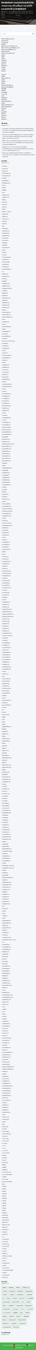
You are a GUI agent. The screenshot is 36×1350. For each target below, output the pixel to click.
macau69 (4, 578)
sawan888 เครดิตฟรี (7, 851)
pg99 (2, 56)
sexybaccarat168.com (7, 877)
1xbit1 (3, 192)
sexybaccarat (5, 51)
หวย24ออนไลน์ (5, 1239)
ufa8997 (4, 1009)
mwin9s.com (5, 650)
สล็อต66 (3, 71)
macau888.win (6, 583)
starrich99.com (6, 944)
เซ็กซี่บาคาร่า (5, 1253)
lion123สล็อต (5, 530)
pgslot (3, 55)
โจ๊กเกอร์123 (5, 1277)
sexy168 (4, 870)
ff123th (4, 389)
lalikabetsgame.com (7, 525)
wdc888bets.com (6, 1083)
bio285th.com (5, 322)
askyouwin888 (6, 262)
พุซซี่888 (4, 1167)
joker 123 (3, 74)
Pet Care (4, 707)
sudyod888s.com (6, 947)
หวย (3, 1236)
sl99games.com (6, 904)
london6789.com (6, 549)
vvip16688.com (6, 1081)
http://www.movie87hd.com (9, 46)
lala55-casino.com (7, 523)
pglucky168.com (6, 738)
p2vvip (4, 698)
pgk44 (3, 736)
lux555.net (4, 566)
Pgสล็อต (4, 769)
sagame (4, 841)
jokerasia (4, 115)
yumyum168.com (6, 1100)
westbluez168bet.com (7, 1086)
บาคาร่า (4, 1145)
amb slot (4, 255)
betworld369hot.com (7, 317)
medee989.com (6, 602)
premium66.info (6, 777)
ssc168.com (5, 935)
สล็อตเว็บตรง (5, 1222)
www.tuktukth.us (6, 1093)
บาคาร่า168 (4, 94)
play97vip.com (6, 772)
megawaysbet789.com (8, 614)
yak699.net (5, 1098)
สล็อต (3, 1184)
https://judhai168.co (7, 85)
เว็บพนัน (4, 1260)
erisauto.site (5, 377)
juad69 (4, 501)
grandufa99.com (6, 458)
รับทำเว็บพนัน (5, 1179)
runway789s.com (6, 834)
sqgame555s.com (6, 928)
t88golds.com (5, 951)
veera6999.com (6, 1064)
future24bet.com (6, 422)
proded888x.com (6, 779)
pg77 (3, 719)
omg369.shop (5, 683)
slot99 (3, 80)
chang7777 (5, 353)
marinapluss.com (6, 587)
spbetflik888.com (6, 920)
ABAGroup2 (5, 228)
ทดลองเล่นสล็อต (5, 1131)
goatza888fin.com (6, 446)
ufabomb (4, 1019)
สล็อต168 (4, 1186)
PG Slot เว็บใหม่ (5, 714)
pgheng (4, 729)
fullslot (3, 58)
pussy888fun (5, 803)
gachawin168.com (6, 427)
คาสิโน (3, 1114)
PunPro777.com (6, 793)
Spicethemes (19, 1347)
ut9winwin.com (6, 1062)
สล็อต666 (4, 1193)
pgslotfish (4, 760)
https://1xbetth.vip (6, 101)
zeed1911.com (5, 1107)
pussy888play (5, 805)
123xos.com (5, 168)
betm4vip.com (5, 307)
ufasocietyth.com (6, 1047)
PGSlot (4, 743)
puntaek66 (5, 796)
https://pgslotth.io (6, 106)
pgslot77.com (5, 750)
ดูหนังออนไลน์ (4, 40)
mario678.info (5, 595)
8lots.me (4, 207)
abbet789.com (5, 231)
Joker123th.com (6, 499)
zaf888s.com (5, 1105)
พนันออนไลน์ (5, 1162)
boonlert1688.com (6, 336)
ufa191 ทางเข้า (5, 1002)
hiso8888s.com (6, 472)
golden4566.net (6, 451)
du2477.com (5, 370)
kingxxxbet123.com (6, 513)
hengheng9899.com (7, 468)
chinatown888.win (6, 355)
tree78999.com (6, 992)
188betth (4, 190)
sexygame (4, 880)
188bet (4, 187)
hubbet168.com (6, 477)
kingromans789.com (7, 508)
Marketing (4, 597)
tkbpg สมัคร (28, 1305)
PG (3, 710)
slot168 (3, 67)
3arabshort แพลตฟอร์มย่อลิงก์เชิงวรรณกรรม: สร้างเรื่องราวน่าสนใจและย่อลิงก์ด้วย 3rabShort (17, 5)
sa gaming (4, 42)
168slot (4, 185)
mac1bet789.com (6, 575)
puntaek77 (5, 798)
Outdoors (4, 695)
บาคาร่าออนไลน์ (5, 1153)
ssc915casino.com (6, 937)
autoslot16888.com (7, 269)
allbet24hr (4, 245)
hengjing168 (5, 470)
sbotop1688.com (6, 856)
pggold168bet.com (6, 726)
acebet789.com (6, 235)
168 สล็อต (4, 178)
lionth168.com (5, 532)
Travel (3, 990)
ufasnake (4, 1045)
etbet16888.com (6, 379)
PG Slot (4, 712)
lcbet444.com (5, 528)
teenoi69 (4, 959)
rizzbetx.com (5, 820)
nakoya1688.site (6, 655)
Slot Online (5, 908)
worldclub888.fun (6, 1088)
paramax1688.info (6, 705)
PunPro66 (4, 786)
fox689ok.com (5, 408)
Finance (4, 391)
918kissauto (5, 214)
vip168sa (4, 1074)
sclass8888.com (6, 860)
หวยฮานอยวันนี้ (5, 1246)
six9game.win (5, 894)
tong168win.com (6, 980)
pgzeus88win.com (6, 765)
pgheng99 (4, 731)
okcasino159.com (6, 679)
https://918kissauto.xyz (7, 39)
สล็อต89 (4, 1201)
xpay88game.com (6, 1095)
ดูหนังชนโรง (4, 65)
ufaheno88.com (6, 1023)
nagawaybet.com (6, 652)
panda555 (5, 702)
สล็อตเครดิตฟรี (5, 1220)
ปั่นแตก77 (4, 1160)
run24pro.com (5, 832)
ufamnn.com (5, 1033)
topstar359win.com (7, 985)
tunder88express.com (7, 995)
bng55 (4, 329)
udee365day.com (6, 999)
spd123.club (5, 925)
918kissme (4, 216)
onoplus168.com (6, 693)
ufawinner (4, 1050)
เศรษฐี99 (4, 1272)
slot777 (3, 110)
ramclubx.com (5, 808)
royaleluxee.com (6, 829)
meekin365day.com (7, 609)
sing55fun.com (6, 889)
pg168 (3, 76)
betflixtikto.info (6, 302)
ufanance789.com (6, 1038)
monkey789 (5, 638)
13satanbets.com (6, 173)
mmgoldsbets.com (7, 633)
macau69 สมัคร (6, 580)
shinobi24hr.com (6, 887)
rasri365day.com (6, 810)
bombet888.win (6, 331)
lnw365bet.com (6, 542)
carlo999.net (5, 346)
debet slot (4, 360)
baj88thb (4, 281)
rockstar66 (5, 822)
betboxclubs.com (6, 298)
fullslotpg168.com (6, 417)
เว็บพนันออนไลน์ (5, 1263)
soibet (3, 918)
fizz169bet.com (6, 403)
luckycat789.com (6, 561)
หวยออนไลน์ (5, 1241)
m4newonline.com (6, 571)
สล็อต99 (3, 90)
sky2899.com (5, 899)
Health (4, 465)
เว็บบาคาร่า (4, 1258)
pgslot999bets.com (7, 758)
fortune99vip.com (6, 405)
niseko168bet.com (6, 667)
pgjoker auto (5, 734)
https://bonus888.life (7, 87)
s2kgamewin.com (6, 837)
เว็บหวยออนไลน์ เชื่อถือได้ (7, 1270)
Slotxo (3, 913)
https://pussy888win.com (8, 49)
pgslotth (4, 762)
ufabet (4, 1014)
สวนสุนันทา (4, 1232)
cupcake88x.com (6, 358)
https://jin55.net (5, 78)
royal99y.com (5, 825)
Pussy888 (4, 801)
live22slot (4, 60)
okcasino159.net (6, 681)
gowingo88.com (6, 456)
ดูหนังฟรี (3, 64)
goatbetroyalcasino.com (8, 444)
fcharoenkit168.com (7, 384)
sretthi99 (4, 930)
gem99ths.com (6, 439)
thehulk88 (4, 963)
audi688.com (5, 264)
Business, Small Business (8, 341)
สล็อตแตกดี (4, 1227)
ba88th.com (5, 274)
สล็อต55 (4, 1189)
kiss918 (4, 518)
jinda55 (5, 1295)
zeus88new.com (6, 1112)
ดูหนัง (3, 1124)
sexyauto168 (5, 875)
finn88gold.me (6, 396)
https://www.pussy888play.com (10, 48)
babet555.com (6, 276)
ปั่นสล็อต (4, 1155)
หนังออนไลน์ (5, 1234)
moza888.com (5, 645)
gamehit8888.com (6, 432)
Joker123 (4, 492)
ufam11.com (5, 1028)
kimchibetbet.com (6, 506)
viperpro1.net (5, 1076)
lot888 (4, 551)
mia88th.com (5, 626)
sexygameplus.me (6, 882)
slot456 (3, 69)
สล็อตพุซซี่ (4, 1213)
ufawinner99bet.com (7, 1052)
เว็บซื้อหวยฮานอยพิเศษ (7, 1256)
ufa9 (3, 1011)
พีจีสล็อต (4, 1165)
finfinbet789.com (6, 393)
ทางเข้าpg (4, 1143)
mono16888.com (6, 643)
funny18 (4, 420)
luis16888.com (5, 563)
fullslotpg (4, 415)
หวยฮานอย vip (5, 1244)
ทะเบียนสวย (4, 1136)
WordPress (18, 1345)
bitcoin (4, 324)
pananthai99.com (6, 700)
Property (4, 784)
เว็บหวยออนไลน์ (5, 1268)
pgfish (4, 724)
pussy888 (4, 92)
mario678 (4, 590)
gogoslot (4, 119)
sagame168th (5, 846)
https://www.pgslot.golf (8, 53)
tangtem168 (5, 954)
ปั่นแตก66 (4, 1157)
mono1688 (4, 640)
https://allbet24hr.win (7, 105)
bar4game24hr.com (7, 288)
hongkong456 (5, 475)
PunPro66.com (5, 789)
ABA (3, 226)
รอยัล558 (4, 1177)
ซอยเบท (4, 1122)
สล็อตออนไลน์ (5, 1217)
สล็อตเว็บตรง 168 (6, 1225)
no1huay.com (5, 674)
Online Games (5, 690)
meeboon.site (5, 604)
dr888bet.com (5, 365)
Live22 (4, 537)
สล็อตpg (4, 1208)
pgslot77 (4, 748)
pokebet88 (5, 774)
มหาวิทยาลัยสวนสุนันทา (7, 1174)
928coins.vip (5, 219)
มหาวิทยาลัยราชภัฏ (6, 1172)
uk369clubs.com (6, 1055)
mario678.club (5, 592)
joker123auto (5, 494)
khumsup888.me (6, 504)
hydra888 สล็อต (6, 482)
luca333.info (5, 556)
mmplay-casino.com (7, 635)
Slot (3, 906)
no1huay (4, 671)
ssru (3, 942)
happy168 (4, 463)
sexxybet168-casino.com (8, 865)
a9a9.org (4, 221)
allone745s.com (6, 247)
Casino (4, 350)
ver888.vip (4, 1071)
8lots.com (4, 202)
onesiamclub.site (6, 688)
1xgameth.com (5, 195)
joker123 (3, 44)
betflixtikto (4, 300)
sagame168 (5, 844)
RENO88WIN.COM (6, 813)
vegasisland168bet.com (8, 1066)
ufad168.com (5, 1021)
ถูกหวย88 (4, 1129)
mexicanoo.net (5, 619)
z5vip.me (4, 1102)
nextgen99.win (6, 662)
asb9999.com (5, 259)
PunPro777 (4, 791)
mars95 (4, 599)
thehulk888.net (6, 968)
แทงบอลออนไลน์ (5, 1275)
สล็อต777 (4, 1196)
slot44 (3, 83)
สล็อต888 (3, 89)
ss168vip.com (5, 932)
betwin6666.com (6, 312)
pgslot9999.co (5, 755)
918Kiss (4, 209)
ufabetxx (4, 1016)
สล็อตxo (4, 1210)
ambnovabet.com (6, 257)
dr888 (3, 362)
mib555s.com (5, 631)
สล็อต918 (4, 1203)
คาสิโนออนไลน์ (5, 1119)
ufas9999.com (6, 1040)
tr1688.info (4, 987)
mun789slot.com (6, 647)
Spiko (29, 1345)
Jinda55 (4, 487)
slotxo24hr (4, 916)
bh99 (3, 319)
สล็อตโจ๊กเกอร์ (5, 1229)
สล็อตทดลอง (4, 98)
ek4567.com (5, 374)
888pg (4, 199)
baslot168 (4, 290)
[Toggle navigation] (3, 17)
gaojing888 (5, 437)
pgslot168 (4, 746)
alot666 (4, 252)
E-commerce (5, 372)
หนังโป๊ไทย (4, 99)
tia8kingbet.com (6, 973)
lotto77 (4, 554)
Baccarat (4, 278)
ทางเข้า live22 (5, 1138)
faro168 (4, 382)
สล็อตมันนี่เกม (5, 1215)
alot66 (4, 250)
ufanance (4, 1035)
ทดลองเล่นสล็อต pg (6, 1134)
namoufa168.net (6, 657)
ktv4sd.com (5, 520)
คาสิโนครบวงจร (5, 1117)
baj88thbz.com (6, 283)
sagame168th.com (6, 848)
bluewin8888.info (6, 326)
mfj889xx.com (5, 623)
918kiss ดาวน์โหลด (6, 211)
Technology (5, 956)
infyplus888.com (6, 484)
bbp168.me (5, 293)
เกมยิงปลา (4, 1248)
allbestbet (4, 243)
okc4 (3, 676)
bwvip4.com (5, 343)
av (3, 271)
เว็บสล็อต (4, 1265)
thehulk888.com (6, 966)
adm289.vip (5, 238)
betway (3, 113)
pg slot (3, 117)
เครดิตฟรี (4, 1251)
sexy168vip (5, 872)
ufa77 (3, 1007)
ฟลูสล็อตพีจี (4, 1169)
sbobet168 (4, 853)
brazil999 (4, 338)
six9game (4, 892)
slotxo (3, 96)
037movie (4, 166)
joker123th (4, 496)
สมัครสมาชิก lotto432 (7, 1181)
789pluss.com (5, 197)
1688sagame (5, 180)
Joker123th (29, 1295)
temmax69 (5, 961)
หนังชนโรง (4, 62)
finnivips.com (5, 401)
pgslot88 (3, 112)
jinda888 (4, 489)
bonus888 (4, 334)
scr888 (4, 863)
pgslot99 (4, 753)
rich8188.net (5, 815)
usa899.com (5, 1059)
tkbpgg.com (5, 975)
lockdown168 (5, 547)
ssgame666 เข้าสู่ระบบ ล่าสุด (9, 939)
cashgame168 (5, 348)
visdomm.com (5, 1078)
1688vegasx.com (6, 183)
